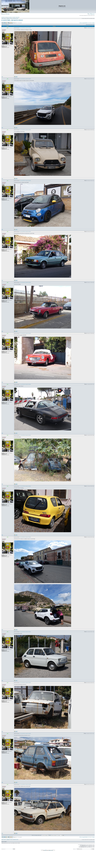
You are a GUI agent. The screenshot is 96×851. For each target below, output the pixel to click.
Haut (2, 76)
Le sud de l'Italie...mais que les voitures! (12, 20)
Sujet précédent (88, 24)
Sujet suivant (92, 24)
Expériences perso (15, 18)
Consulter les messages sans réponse (6, 17)
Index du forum (4, 18)
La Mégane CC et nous (9, 18)
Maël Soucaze (51, 850)
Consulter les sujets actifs (15, 17)
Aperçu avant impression (5, 24)
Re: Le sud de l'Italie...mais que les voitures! (25, 78)
